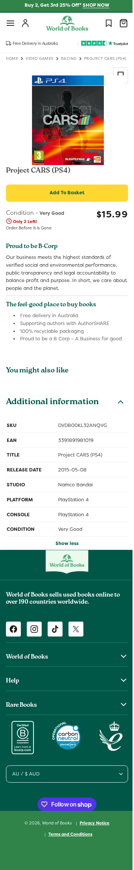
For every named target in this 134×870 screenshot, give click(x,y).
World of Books (54, 823)
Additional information (52, 402)
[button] (10, 23)
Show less (64, 543)
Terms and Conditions (68, 834)
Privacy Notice (92, 823)
